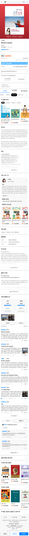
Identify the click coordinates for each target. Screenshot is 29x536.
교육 (12, 232)
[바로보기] (4, 317)
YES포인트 (3, 58)
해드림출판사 (4, 47)
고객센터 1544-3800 (6, 520)
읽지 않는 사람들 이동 (15, 474)
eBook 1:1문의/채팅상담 (13, 521)
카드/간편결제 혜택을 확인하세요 (20, 66)
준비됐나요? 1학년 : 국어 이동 (16, 215)
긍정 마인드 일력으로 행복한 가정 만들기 (12, 201)
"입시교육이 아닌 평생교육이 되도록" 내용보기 (14, 378)
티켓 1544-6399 (15, 520)
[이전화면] (2, 2)
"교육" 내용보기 (14, 407)
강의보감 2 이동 (15, 499)
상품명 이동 (5, 114)
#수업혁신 (13, 102)
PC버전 (9, 527)
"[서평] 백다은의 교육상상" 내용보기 (14, 349)
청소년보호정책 (20, 525)
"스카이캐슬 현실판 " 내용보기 (14, 393)
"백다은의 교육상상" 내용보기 (14, 335)
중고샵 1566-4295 (23, 520)
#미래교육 (19, 102)
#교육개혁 (8, 102)
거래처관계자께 (18, 527)
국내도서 (3, 232)
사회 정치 (8, 232)
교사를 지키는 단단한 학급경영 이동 (5, 474)
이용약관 (7, 525)
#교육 (3, 102)
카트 (27, 2)
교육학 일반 (16, 232)
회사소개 (13, 527)
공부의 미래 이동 (5, 498)
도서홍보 (13, 528)
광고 (16, 528)
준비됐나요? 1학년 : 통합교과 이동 (6, 215)
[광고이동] (23, 2)
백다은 (2, 45)
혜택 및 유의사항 (8, 311)
